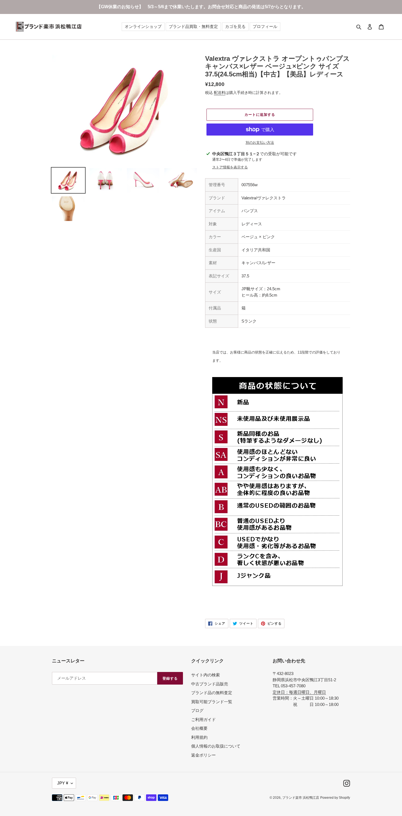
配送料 (219, 92)
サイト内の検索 (205, 675)
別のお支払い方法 (260, 142)
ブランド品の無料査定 (211, 692)
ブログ (197, 710)
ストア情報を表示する (230, 167)
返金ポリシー (203, 755)
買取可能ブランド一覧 (211, 701)
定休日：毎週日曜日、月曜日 (299, 692)
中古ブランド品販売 (209, 684)
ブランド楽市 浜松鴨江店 (300, 798)
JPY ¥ (62, 783)
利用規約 (199, 737)
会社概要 (199, 728)
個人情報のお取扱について (215, 746)
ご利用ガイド (203, 719)
